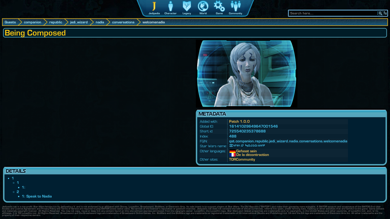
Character (171, 13)
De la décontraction (239, 155)
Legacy (187, 13)
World (203, 13)
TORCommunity (242, 159)
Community (235, 13)
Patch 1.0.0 (239, 121)
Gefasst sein (239, 151)
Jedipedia (154, 13)
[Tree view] (385, 13)
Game (219, 13)
